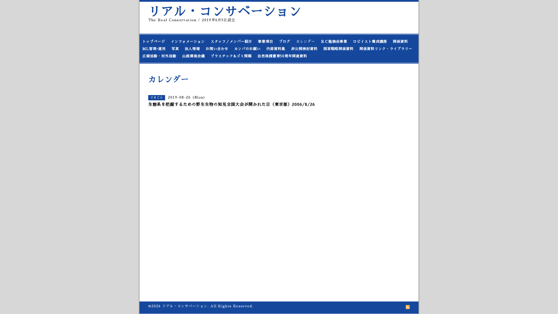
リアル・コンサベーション (225, 11)
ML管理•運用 (154, 49)
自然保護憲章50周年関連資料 (282, 56)
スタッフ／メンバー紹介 (231, 41)
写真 (175, 49)
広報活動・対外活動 (159, 56)
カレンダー (305, 41)
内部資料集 (276, 49)
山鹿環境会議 (193, 56)
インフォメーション (188, 41)
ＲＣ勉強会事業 (334, 41)
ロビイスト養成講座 (370, 41)
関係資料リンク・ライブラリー (386, 49)
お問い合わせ (217, 49)
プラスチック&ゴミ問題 (231, 56)
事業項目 (265, 41)
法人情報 (192, 49)
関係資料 (400, 41)
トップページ (153, 41)
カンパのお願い (247, 49)
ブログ (284, 41)
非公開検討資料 (304, 49)
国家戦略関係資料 (338, 49)
